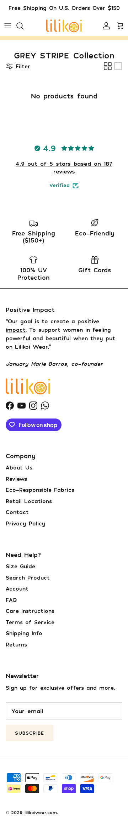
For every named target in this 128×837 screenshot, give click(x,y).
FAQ (11, 600)
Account (17, 588)
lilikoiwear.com (41, 812)
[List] (118, 66)
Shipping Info (24, 633)
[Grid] (107, 66)
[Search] (23, 26)
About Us (19, 467)
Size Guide (20, 566)
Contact (17, 512)
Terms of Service (30, 622)
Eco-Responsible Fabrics (40, 489)
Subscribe (29, 733)
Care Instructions (30, 611)
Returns (16, 644)
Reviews (16, 479)
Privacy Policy (26, 523)
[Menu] (8, 26)
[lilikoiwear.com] (64, 25)
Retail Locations (29, 501)
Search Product (28, 577)
